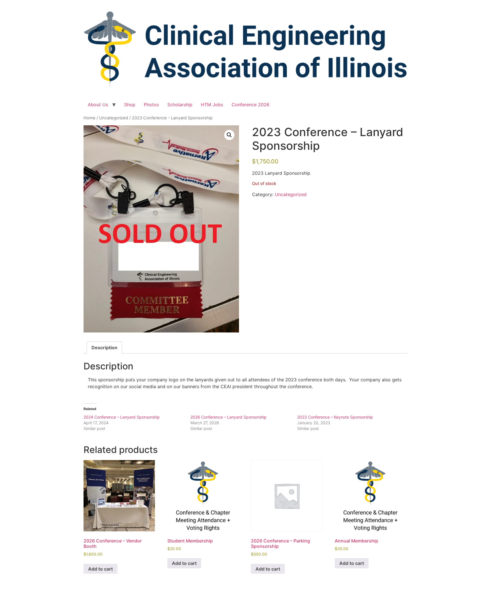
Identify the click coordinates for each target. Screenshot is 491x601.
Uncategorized (113, 117)
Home (89, 117)
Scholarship (179, 104)
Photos (151, 104)
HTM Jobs (212, 104)
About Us (98, 104)
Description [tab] (104, 347)
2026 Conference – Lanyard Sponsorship (228, 417)
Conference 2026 (250, 104)
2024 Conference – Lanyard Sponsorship (122, 417)
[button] (229, 135)
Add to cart (100, 569)
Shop (129, 104)
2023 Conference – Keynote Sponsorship (335, 417)
